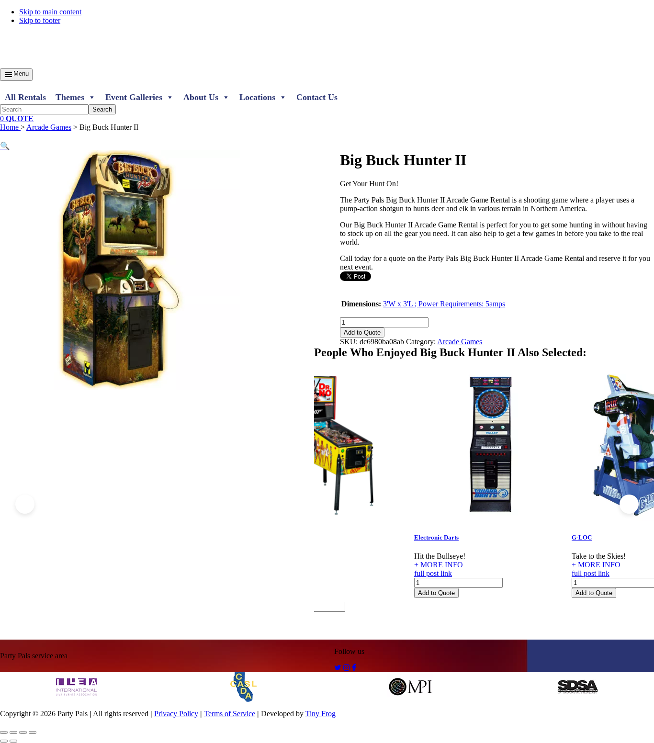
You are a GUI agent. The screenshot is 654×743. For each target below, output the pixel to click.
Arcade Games (48, 127)
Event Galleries (133, 97)
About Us (200, 97)
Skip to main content (50, 12)
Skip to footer (39, 20)
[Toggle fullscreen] (13, 732)
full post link (433, 573)
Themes (70, 97)
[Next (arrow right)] (13, 741)
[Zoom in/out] (4, 732)
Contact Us (317, 97)
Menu (21, 73)
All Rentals (25, 97)
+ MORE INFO (438, 565)
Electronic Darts (436, 537)
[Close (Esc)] (32, 732)
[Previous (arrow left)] (4, 741)
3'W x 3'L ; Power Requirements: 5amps (444, 304)
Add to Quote (362, 332)
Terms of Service (229, 713)
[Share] (23, 732)
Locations (257, 97)
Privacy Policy (176, 713)
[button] (5, 146)
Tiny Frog (320, 713)
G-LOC (582, 537)
